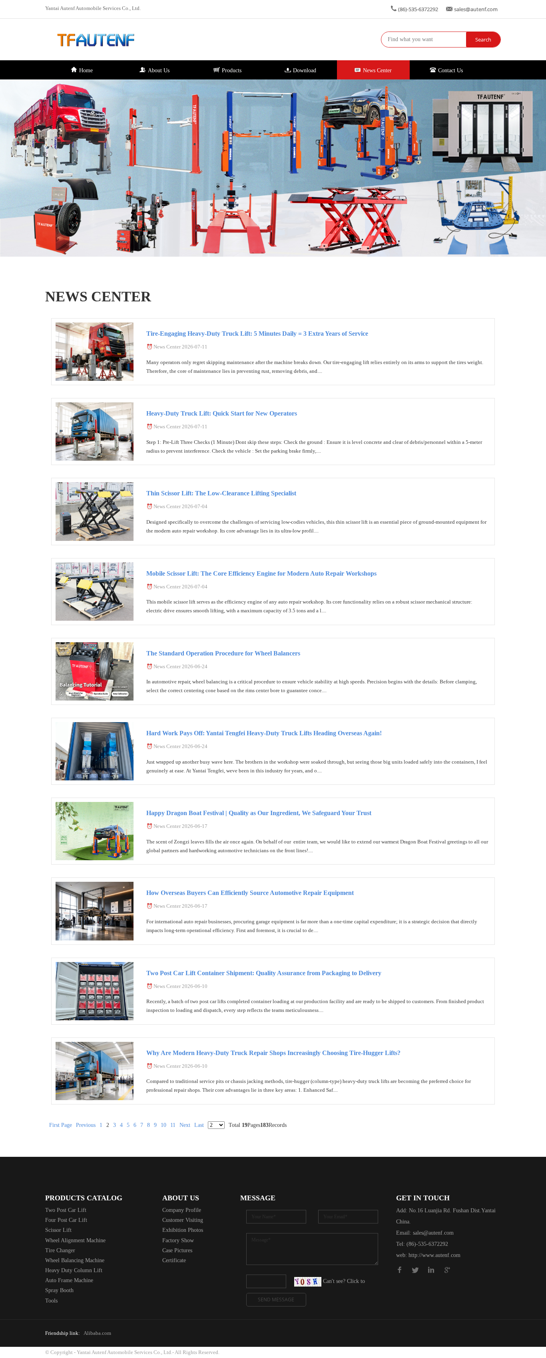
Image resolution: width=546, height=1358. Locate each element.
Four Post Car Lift (66, 1220)
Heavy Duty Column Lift (73, 1270)
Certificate (174, 1260)
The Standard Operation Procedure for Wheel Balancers (223, 653)
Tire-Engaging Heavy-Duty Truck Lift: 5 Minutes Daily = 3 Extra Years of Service (257, 333)
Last (199, 1125)
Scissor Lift (58, 1230)
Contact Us (450, 70)
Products (231, 70)
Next (184, 1125)
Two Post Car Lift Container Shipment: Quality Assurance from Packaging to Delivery (263, 973)
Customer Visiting (182, 1220)
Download (304, 70)
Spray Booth (59, 1290)
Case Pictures (177, 1250)
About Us (158, 70)
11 (172, 1125)
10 (163, 1125)
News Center (377, 70)
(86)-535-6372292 (418, 9)
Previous (86, 1125)
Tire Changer (60, 1250)
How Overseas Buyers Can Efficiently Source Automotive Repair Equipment (250, 892)
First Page (60, 1125)
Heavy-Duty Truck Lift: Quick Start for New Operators (221, 413)
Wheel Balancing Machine (74, 1260)
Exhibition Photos (182, 1230)
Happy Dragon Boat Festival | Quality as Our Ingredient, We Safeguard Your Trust (258, 813)
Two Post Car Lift (65, 1210)
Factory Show (178, 1240)
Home (86, 70)
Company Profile (181, 1210)
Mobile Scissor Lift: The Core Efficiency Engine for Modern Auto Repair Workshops (261, 573)
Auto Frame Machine (69, 1280)
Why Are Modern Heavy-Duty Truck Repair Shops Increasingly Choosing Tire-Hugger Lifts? (273, 1052)
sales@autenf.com (476, 9)
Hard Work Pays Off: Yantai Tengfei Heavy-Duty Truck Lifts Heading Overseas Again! (264, 733)
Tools (51, 1301)
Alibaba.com (97, 1333)
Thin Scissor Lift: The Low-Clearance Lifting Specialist (221, 493)
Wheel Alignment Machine (75, 1240)
